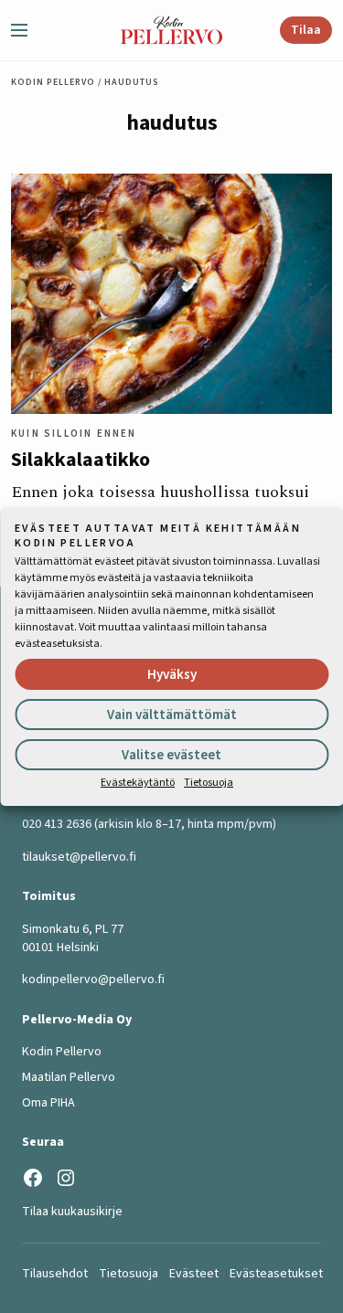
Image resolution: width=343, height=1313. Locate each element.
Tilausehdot (55, 1274)
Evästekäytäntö (138, 782)
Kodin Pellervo (53, 82)
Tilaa (306, 30)
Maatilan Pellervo (68, 1077)
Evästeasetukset (276, 1274)
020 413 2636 (56, 824)
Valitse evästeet (171, 755)
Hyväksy (172, 674)
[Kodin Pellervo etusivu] (172, 30)
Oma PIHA (48, 1103)
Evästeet (194, 1274)
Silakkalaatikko (80, 459)
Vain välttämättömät (172, 715)
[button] (26, 30)
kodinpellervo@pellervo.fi (93, 979)
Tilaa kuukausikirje (72, 1211)
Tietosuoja (208, 782)
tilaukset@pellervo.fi (79, 857)
